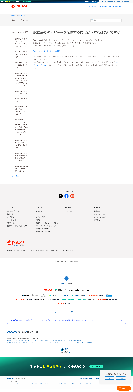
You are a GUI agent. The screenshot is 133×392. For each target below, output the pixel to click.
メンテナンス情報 (100, 217)
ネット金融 (78, 383)
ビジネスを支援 (38, 383)
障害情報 (97, 220)
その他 (101, 383)
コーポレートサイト (62, 312)
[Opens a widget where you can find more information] (124, 388)
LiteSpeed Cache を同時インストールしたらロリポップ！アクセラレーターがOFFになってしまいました (21, 79)
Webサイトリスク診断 (57, 340)
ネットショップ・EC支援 (27, 383)
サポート (13, 15)
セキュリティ (47, 383)
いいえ (122, 378)
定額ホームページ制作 (43, 232)
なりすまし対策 (75, 342)
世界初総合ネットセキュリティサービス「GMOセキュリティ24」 (22, 340)
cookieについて (54, 250)
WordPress (21, 15)
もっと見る (15, 176)
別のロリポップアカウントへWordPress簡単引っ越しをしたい (21, 42)
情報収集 (72, 383)
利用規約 (9, 250)
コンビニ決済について (67, 250)
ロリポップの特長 (13, 211)
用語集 (38, 220)
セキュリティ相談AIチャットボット (72, 340)
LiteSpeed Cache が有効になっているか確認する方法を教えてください (21, 143)
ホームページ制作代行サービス (46, 226)
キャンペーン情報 (100, 214)
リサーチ (66, 383)
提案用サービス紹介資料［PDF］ (18, 226)
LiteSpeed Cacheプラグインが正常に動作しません (21, 168)
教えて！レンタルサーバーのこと (47, 223)
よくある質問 (91, 6)
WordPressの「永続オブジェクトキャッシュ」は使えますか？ (21, 110)
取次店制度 (11, 223)
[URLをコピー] (72, 195)
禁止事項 (16, 250)
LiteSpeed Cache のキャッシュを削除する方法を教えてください (21, 156)
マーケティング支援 (57, 383)
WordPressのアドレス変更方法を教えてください (21, 65)
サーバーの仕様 (12, 220)
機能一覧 (10, 214)
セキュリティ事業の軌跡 (86, 342)
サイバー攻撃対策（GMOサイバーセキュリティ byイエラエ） (33, 342)
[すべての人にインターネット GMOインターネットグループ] (118, 1)
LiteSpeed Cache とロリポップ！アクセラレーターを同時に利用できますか (21, 96)
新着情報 (97, 211)
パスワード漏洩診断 (45, 340)
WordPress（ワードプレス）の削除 (46, 51)
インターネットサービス (13, 383)
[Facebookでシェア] (66, 195)
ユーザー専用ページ (115, 6)
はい (110, 378)
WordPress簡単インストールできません (21, 54)
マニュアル (39, 214)
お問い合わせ (102, 6)
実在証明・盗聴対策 (12, 342)
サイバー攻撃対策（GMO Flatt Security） (59, 342)
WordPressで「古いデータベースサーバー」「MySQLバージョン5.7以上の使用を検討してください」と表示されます (21, 127)
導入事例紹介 (69, 211)
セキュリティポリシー (27, 250)
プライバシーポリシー (42, 250)
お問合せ (39, 211)
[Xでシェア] (61, 195)
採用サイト (74, 312)
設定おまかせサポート (43, 229)
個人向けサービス (94, 383)
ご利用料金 (11, 217)
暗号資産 (86, 383)
